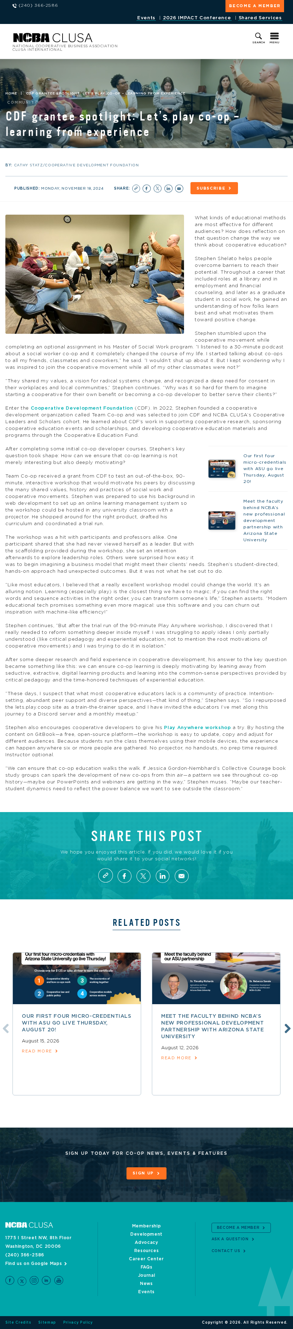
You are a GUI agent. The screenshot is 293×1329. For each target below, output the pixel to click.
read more (37, 1051)
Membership (146, 1226)
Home (11, 93)
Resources (146, 1251)
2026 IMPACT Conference (197, 18)
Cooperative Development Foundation (82, 408)
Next (286, 1027)
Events (146, 18)
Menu (274, 42)
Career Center (146, 1259)
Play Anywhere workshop (197, 727)
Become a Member (254, 6)
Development (146, 1234)
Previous (4, 1027)
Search (258, 42)
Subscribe (211, 188)
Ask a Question (230, 1239)
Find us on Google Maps (33, 1263)
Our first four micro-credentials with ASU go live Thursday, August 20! (76, 1023)
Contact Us (226, 1251)
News (146, 1283)
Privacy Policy (78, 1322)
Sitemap (47, 1322)
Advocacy (146, 1242)
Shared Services (260, 18)
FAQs (147, 1267)
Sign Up (143, 1173)
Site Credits (18, 1322)
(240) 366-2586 (24, 1255)
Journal (146, 1275)
